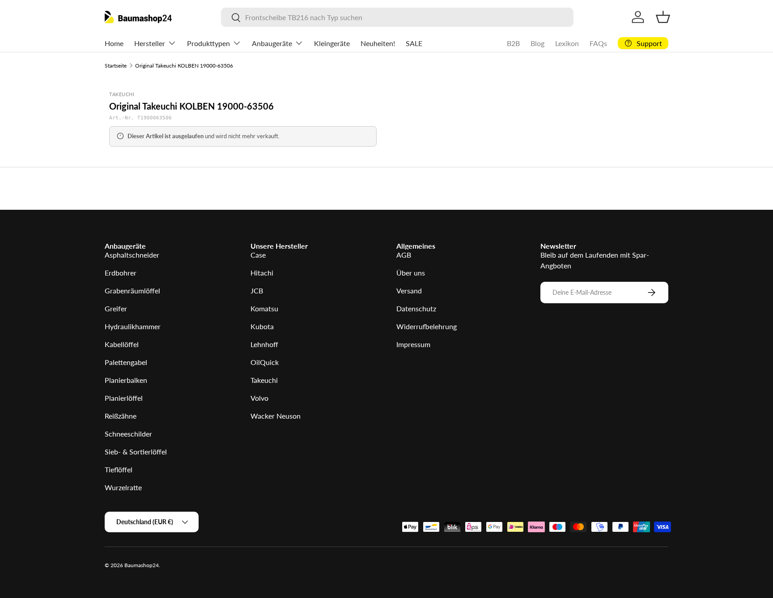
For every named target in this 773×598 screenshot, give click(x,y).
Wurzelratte (123, 487)
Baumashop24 (141, 565)
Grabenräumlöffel (132, 290)
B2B (513, 43)
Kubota (262, 326)
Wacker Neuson (276, 415)
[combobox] (397, 17)
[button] (663, 17)
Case (258, 254)
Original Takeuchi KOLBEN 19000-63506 (184, 65)
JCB (257, 290)
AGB (403, 254)
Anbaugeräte (272, 43)
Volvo (259, 398)
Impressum (413, 344)
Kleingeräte (332, 43)
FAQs (598, 43)
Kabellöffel (122, 344)
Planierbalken (126, 380)
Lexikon (567, 43)
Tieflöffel (118, 469)
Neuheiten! (378, 43)
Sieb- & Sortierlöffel (136, 451)
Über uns (410, 272)
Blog (537, 43)
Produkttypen (208, 43)
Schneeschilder (128, 433)
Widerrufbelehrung (426, 326)
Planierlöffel (124, 398)
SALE (414, 43)
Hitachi (262, 272)
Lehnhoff (264, 344)
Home (114, 43)
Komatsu (264, 308)
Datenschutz (416, 308)
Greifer (116, 308)
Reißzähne (120, 415)
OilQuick (265, 362)
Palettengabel (126, 362)
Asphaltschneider (132, 254)
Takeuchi (264, 380)
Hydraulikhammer (133, 326)
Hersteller (149, 43)
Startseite (116, 65)
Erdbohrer (120, 272)
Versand (409, 290)
